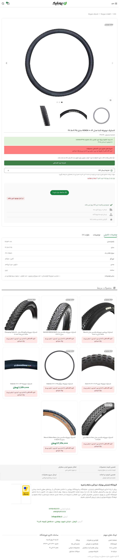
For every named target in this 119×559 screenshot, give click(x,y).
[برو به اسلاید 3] (57, 102)
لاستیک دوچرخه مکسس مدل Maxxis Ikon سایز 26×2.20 (98, 438)
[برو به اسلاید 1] (61, 102)
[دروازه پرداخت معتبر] (26, 490)
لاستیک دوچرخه (93, 14)
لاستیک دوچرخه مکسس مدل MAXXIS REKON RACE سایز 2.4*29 (59, 333)
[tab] (110, 235)
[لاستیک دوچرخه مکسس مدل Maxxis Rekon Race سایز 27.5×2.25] (59, 419)
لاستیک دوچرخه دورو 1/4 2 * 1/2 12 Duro (98, 384)
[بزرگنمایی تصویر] (110, 100)
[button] (112, 63)
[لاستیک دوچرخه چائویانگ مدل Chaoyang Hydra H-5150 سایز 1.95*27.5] (21, 314)
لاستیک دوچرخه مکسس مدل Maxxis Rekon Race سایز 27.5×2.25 (59, 438)
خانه (114, 14)
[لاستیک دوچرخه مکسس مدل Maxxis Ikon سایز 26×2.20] (98, 419)
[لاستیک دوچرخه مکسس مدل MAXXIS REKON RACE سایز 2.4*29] (59, 314)
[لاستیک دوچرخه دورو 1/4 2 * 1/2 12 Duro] (98, 365)
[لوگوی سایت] (59, 3)
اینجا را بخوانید (91, 178)
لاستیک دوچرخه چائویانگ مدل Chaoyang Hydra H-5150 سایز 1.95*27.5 (21, 333)
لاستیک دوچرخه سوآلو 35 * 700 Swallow (59, 384)
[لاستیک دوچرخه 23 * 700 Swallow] (21, 365)
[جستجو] (3, 3)
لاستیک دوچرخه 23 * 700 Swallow (21, 384)
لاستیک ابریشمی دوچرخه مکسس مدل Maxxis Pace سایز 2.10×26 (98, 333)
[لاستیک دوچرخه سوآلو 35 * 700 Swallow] (59, 365)
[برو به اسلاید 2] (59, 102)
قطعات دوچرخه (106, 14)
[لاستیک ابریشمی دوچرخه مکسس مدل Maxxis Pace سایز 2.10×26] (98, 314)
